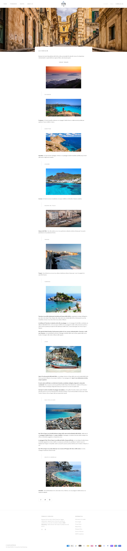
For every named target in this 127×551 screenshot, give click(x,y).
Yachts (22, 4)
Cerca (111, 3)
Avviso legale (78, 522)
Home (5, 4)
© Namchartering (11, 545)
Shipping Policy (78, 529)
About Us (30, 4)
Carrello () (119, 4)
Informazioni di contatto (80, 519)
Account (106, 3)
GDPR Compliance (79, 534)
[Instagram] (45, 529)
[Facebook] (41, 529)
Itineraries (13, 4)
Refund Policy (78, 526)
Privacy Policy (78, 524)
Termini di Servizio (79, 531)
